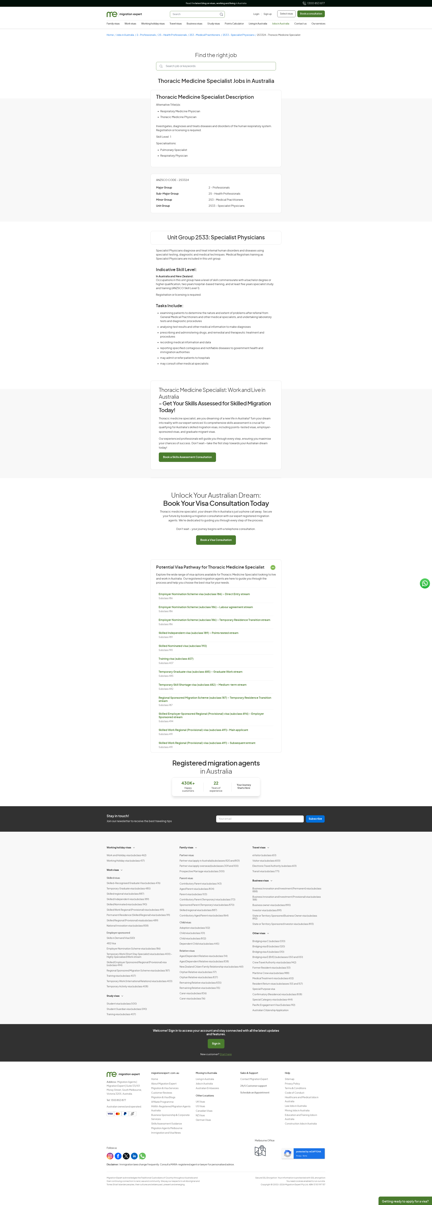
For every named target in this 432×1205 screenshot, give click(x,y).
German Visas (203, 1120)
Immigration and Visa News (166, 1133)
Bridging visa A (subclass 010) (268, 952)
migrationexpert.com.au (165, 1073)
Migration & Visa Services (165, 1088)
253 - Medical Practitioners (205, 35)
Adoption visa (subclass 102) (195, 928)
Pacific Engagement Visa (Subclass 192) (273, 1005)
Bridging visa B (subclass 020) (268, 946)
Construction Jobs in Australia (301, 1124)
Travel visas (176, 24)
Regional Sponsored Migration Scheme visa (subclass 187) (138, 971)
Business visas (194, 24)
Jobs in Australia (280, 24)
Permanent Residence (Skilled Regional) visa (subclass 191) (138, 915)
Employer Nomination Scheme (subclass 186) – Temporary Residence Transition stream (214, 620)
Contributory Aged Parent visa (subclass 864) (204, 916)
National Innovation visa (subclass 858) (127, 926)
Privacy (298, 1156)
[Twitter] (126, 1156)
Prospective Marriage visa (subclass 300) (202, 871)
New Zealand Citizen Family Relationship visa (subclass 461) (211, 967)
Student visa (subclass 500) (122, 1004)
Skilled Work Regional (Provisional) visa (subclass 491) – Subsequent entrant (207, 743)
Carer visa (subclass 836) (193, 993)
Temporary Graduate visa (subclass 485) (129, 889)
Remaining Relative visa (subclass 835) (200, 983)
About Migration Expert (164, 1084)
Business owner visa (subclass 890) (271, 905)
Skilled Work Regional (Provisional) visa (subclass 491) (135, 910)
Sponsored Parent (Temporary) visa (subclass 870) (207, 905)
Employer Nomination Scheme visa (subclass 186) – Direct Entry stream (204, 594)
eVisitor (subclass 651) (264, 855)
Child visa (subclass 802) (193, 939)
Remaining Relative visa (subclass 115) (200, 988)
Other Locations (205, 1096)
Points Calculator (234, 24)
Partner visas (187, 855)
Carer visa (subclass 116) (192, 999)
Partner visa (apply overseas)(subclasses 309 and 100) (209, 866)
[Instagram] (110, 1156)
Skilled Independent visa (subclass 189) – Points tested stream (198, 633)
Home (110, 35)
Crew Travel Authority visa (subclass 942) (274, 962)
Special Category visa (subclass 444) (272, 1000)
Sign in (216, 1043)
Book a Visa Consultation (216, 540)
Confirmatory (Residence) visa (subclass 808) (277, 994)
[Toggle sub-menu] (134, 847)
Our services (318, 24)
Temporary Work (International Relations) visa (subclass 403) (139, 981)
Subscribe (315, 819)
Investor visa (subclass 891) (266, 910)
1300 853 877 (316, 3)
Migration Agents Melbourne (166, 1128)
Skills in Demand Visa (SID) (121, 938)
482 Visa (111, 943)
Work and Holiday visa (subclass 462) (126, 855)
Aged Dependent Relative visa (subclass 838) (204, 961)
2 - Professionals (146, 35)
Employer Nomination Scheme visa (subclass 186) (133, 949)
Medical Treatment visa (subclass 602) (273, 978)
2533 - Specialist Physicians (238, 35)
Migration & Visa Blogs (163, 1097)
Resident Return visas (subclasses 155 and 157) (277, 984)
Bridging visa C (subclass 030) (268, 941)
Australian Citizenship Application (270, 1010)
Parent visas (186, 878)
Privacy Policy (292, 1084)
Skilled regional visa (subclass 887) (125, 894)
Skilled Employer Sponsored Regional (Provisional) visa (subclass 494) (137, 964)
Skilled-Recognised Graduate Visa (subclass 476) (133, 883)
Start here (226, 1054)
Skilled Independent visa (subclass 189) (128, 899)
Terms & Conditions (295, 1088)
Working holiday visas (153, 24)
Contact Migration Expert (254, 1079)
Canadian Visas (204, 1111)
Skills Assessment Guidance (166, 1124)
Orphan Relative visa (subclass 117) (198, 972)
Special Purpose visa (263, 989)
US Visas (200, 1106)
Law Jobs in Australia (296, 1106)
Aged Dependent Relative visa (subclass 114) (203, 956)
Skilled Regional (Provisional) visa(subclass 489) (132, 920)
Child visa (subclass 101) (192, 933)
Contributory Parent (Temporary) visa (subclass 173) (207, 900)
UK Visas (200, 1102)
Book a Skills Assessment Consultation (187, 457)
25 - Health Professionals (172, 35)
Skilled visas (113, 878)
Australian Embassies (207, 1088)
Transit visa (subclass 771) (265, 871)
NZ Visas (200, 1115)
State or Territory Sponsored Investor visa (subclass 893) (283, 924)
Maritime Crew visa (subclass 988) (270, 973)
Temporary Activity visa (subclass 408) (127, 986)
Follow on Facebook (227, 3)
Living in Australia (258, 24)
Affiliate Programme (162, 1102)
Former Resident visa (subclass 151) (271, 968)
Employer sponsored (118, 933)
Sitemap (289, 1079)
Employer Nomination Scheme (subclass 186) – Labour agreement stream (206, 607)
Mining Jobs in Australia (297, 1110)
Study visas (213, 24)
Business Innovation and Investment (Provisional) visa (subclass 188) (286, 898)
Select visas (286, 14)
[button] (422, 1182)
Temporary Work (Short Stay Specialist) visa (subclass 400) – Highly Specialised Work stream (139, 955)
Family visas (113, 24)
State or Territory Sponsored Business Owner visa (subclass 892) (284, 917)
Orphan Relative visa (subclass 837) (199, 977)
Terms (305, 1156)
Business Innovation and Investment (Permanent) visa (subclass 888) (286, 890)
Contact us (300, 24)
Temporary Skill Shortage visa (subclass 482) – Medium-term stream (203, 685)
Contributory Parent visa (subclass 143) (201, 884)
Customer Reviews (161, 1093)
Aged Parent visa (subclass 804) (197, 889)
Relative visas (187, 951)
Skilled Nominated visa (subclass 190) (183, 646)
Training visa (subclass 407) (176, 659)
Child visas (185, 922)
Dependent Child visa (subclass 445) (199, 944)
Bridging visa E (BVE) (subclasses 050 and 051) (277, 957)
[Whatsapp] (142, 1156)
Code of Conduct (294, 1093)
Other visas (258, 933)
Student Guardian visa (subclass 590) (127, 1009)
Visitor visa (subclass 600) (266, 861)
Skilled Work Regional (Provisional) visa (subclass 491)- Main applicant (203, 730)
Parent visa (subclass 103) (193, 894)
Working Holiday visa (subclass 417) (126, 861)
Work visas (130, 24)
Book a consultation (311, 14)
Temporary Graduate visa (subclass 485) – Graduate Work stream (200, 672)
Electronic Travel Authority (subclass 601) (274, 866)
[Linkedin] (134, 1156)
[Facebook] (118, 1156)
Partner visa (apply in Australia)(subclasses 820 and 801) (210, 861)
